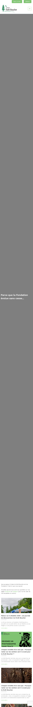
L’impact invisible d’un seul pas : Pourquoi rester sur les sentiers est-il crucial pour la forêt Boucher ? (16, 652)
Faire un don (17, 1)
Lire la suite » (4, 628)
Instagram (15, 591)
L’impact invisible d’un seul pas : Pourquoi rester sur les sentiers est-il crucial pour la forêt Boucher (16, 688)
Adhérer (27, 1)
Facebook (7, 591)
